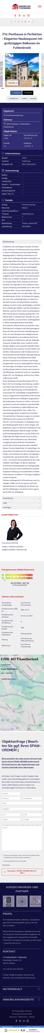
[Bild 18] (37, 88)
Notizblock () (13, 98)
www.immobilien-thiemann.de (22, 978)
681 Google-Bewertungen (33, 1031)
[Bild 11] (23, 88)
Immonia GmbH (26, 1014)
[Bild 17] (35, 88)
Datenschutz (23, 1017)
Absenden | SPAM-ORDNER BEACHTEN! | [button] (22, 872)
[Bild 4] (9, 88)
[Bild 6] (13, 88)
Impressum (13, 1017)
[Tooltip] (41, 1027)
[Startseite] (22, 6)
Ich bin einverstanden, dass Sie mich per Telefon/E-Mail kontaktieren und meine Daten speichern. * (21, 856)
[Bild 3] (7, 88)
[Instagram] (28, 16)
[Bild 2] (5, 88)
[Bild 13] (27, 88)
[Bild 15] (31, 88)
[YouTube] (24, 16)
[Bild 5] (11, 88)
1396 (5, 138)
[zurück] (5, 901)
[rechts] (33, 21)
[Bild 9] (19, 88)
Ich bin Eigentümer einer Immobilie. (15, 861)
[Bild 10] (21, 88)
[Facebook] (15, 16)
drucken (33, 98)
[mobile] (39, 6)
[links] (11, 21)
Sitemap (32, 1017)
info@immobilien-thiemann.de (14, 549)
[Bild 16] (33, 88)
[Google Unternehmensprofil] (20, 16)
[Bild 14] (29, 88)
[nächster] (38, 901)
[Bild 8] (17, 88)
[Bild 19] (39, 88)
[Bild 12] (25, 88)
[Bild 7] (15, 88)
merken (24, 98)
